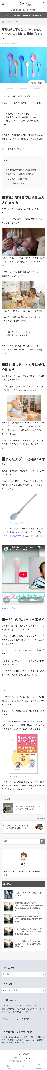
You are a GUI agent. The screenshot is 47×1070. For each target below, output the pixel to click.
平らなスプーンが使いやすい (17, 179)
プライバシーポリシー (23, 1058)
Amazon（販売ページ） (12, 608)
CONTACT (16, 10)
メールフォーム (15, 1005)
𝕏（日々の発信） (29, 10)
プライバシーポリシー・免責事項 (15, 1019)
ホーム (8, 1068)
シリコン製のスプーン (15, 536)
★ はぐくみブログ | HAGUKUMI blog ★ (23, 15)
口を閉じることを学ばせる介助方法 (20, 174)
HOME (25, 1054)
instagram (39, 1068)
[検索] (42, 841)
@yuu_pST (24, 96)
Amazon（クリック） (19, 523)
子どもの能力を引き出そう (16, 183)
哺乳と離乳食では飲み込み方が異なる (21, 170)
